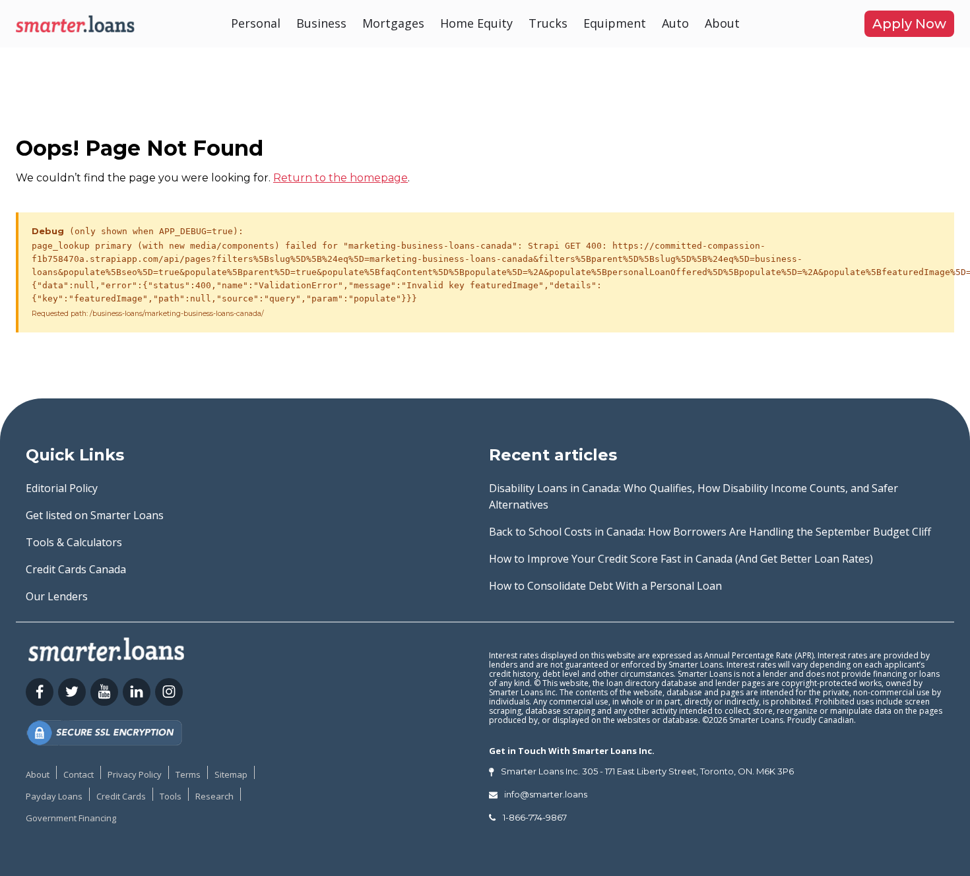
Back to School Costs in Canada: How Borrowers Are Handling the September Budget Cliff (710, 531)
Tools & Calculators (74, 542)
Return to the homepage (340, 178)
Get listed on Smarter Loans (95, 515)
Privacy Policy (135, 774)
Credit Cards (121, 796)
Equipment (614, 23)
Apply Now (909, 24)
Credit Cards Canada (76, 569)
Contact (78, 774)
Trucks (548, 23)
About (722, 23)
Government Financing (71, 818)
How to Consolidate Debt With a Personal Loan (605, 586)
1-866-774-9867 (535, 817)
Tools (170, 796)
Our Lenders (57, 596)
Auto (675, 23)
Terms (188, 774)
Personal (255, 23)
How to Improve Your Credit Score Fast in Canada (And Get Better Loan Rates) (681, 558)
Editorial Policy (62, 488)
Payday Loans (54, 796)
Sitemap (230, 774)
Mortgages (393, 23)
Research (214, 796)
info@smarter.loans (545, 794)
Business (321, 23)
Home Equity (476, 23)
